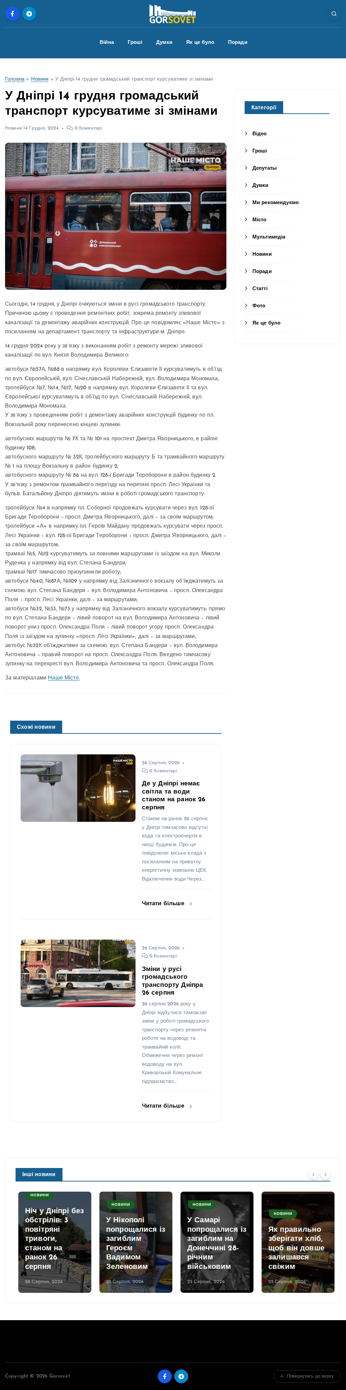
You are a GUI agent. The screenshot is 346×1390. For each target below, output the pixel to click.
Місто (259, 220)
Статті (260, 288)
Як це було (200, 42)
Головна (14, 79)
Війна (107, 42)
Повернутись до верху (310, 1376)
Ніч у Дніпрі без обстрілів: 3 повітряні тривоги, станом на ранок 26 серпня (51, 1239)
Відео (259, 134)
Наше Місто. (64, 678)
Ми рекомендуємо (275, 202)
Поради (237, 42)
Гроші (135, 42)
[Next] (325, 1174)
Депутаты (264, 168)
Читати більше (164, 904)
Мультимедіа (269, 237)
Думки (164, 42)
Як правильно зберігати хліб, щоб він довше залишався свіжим (294, 1248)
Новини (40, 79)
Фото (259, 306)
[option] (52, 1242)
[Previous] (313, 1174)
